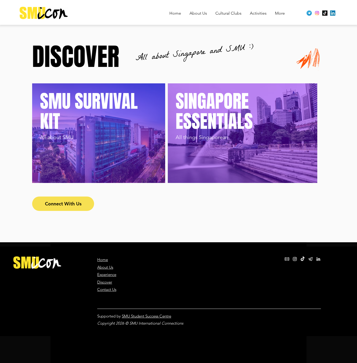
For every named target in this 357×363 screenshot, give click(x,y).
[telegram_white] (310, 259)
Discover (104, 282)
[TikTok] (324, 13)
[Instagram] (317, 13)
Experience (106, 274)
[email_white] (287, 259)
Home (102, 259)
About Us (105, 267)
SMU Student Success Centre (146, 316)
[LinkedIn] (332, 13)
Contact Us (106, 289)
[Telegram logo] (309, 13)
